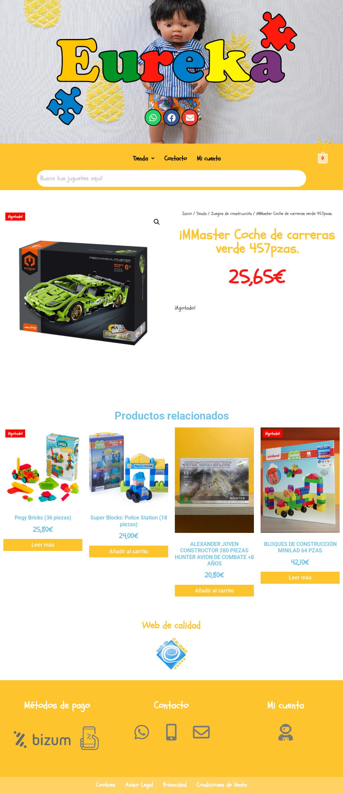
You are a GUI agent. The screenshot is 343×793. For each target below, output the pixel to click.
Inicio (187, 214)
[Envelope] (190, 117)
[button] (143, 158)
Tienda (140, 158)
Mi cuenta (209, 158)
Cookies (106, 785)
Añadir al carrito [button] (128, 551)
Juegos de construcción (231, 214)
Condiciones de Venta (222, 785)
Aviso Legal (139, 785)
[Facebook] (171, 117)
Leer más (42, 545)
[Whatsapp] (153, 117)
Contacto (175, 158)
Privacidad (175, 785)
